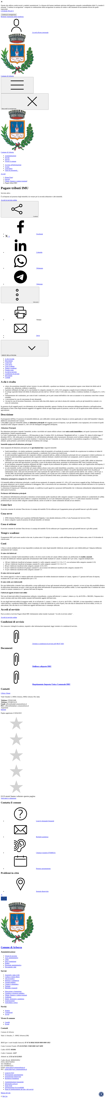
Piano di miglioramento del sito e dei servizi (19, 1089)
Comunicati (9, 1012)
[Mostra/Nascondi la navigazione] (17, 85)
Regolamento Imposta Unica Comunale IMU (51, 684)
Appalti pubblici (10, 982)
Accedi (3, 174)
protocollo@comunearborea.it (15, 1067)
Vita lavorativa (9, 979)
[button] (10, 156)
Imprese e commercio (12, 980)
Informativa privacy (11, 1084)
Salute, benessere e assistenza (14, 999)
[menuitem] (24, 234)
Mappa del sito (5, 1093)
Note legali (8, 1086)
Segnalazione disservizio (13, 1076)
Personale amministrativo (13, 965)
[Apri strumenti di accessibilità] (101, 1094)
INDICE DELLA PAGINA (9, 355)
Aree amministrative (11, 958)
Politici (7, 963)
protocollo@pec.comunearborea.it (16, 1069)
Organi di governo (11, 956)
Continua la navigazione (9, 14)
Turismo (7, 986)
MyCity (5, 1096)
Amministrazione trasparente (14, 1082)
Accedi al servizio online (9, 200)
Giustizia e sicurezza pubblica (14, 993)
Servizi (7, 179)
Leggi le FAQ (9, 1073)
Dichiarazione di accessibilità (14, 1087)
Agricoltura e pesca (11, 1002)
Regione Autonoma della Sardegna (12, 17)
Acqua (7, 167)
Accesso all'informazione (13, 165)
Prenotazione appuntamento (14, 1075)
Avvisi (7, 1014)
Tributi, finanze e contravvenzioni (16, 181)
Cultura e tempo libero (12, 977)
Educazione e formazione (13, 991)
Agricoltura (8, 168)
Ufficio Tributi (5, 693)
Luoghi (7, 1022)
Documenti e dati (10, 967)
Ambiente (8, 997)
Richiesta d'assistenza (12, 1078)
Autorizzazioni (10, 1001)
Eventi (7, 1024)
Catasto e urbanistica (11, 984)
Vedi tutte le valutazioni (8, 798)
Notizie (7, 1010)
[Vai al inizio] (1, 895)
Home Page (9, 177)
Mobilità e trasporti (11, 988)
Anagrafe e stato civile (12, 975)
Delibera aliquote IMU (41, 666)
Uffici (7, 959)
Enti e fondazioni (10, 961)
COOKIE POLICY (7, 11)
